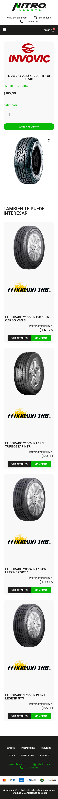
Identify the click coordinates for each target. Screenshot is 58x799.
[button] (4, 29)
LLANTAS (11, 748)
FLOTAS (11, 755)
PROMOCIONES (28, 748)
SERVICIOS (46, 748)
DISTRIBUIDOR (27, 755)
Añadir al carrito (29, 126)
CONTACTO (45, 755)
